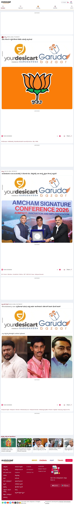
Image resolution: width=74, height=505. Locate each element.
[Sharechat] (20, 502)
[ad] (37, 53)
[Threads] (18, 502)
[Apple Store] (55, 485)
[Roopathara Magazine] (43, 460)
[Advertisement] (37, 24)
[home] (6, 2)
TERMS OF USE (42, 471)
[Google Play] (65, 485)
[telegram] (10, 502)
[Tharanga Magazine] (34, 460)
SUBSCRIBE (69, 460)
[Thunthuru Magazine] (60, 460)
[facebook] (5, 502)
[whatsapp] (2, 502)
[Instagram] (13, 502)
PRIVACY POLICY (42, 469)
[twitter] (15, 502)
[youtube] (8, 502)
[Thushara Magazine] (51, 460)
